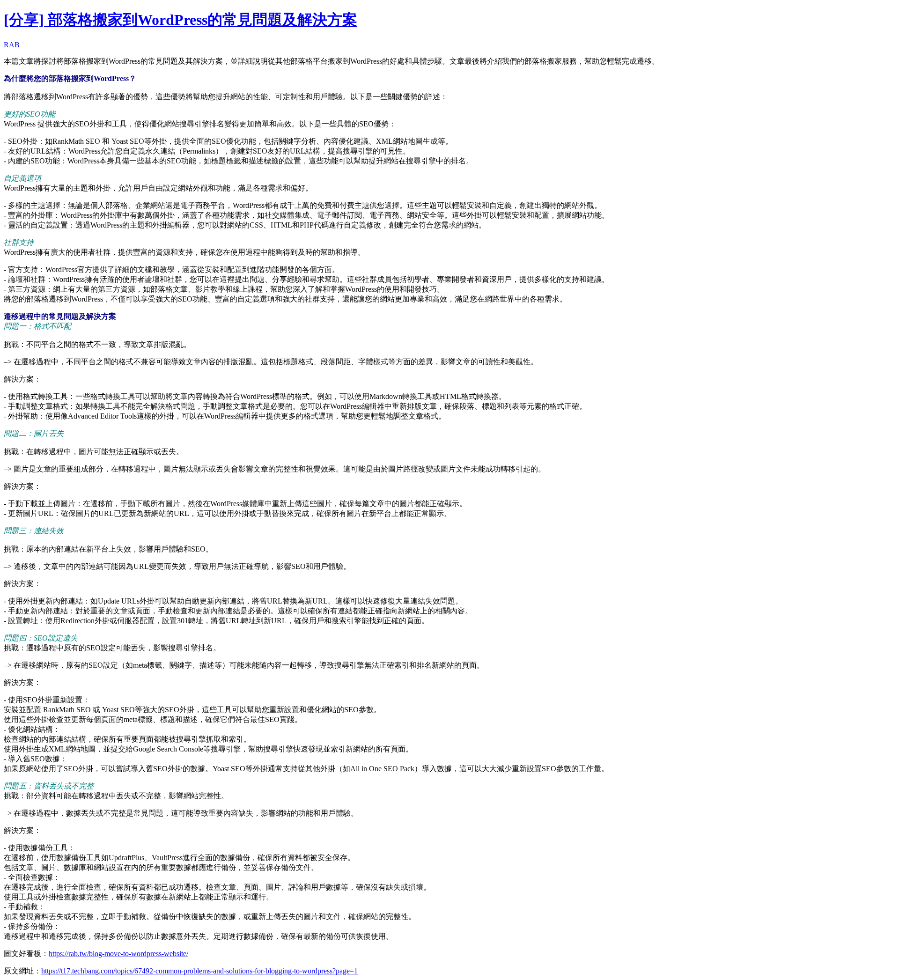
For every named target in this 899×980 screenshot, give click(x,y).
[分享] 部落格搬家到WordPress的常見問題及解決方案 (180, 19)
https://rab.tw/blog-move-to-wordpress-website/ (118, 954)
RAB (12, 45)
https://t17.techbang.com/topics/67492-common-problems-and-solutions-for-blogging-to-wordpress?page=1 (199, 971)
